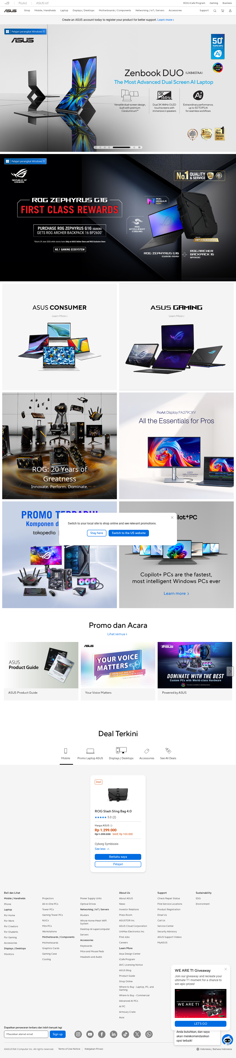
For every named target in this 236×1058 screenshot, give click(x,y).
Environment (203, 904)
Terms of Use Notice (69, 1049)
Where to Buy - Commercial (134, 995)
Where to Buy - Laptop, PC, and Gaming (136, 988)
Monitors (9, 954)
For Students (11, 931)
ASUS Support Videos (169, 937)
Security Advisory (167, 931)
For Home (9, 915)
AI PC (122, 1006)
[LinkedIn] (113, 1034)
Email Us (162, 915)
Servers (84, 934)
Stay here (96, 533)
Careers (123, 942)
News (122, 904)
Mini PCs (47, 926)
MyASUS (162, 942)
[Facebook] (101, 1034)
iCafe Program (127, 959)
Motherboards (50, 942)
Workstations (49, 931)
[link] (10, 11)
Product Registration (168, 909)
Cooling (46, 959)
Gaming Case (49, 953)
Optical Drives (88, 904)
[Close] (225, 969)
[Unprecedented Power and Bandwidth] (59, 337)
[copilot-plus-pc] (176, 554)
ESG (198, 898)
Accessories (10, 943)
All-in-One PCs (50, 904)
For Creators (11, 926)
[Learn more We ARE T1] (118, 151)
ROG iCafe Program (194, 3)
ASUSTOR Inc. (127, 920)
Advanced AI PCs (128, 1000)
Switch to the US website (129, 533)
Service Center (165, 926)
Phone (7, 904)
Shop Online (126, 981)
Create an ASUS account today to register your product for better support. (117, 20)
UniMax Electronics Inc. (132, 931)
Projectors (48, 898)
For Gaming (10, 937)
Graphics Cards (50, 948)
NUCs (45, 920)
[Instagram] (78, 1034)
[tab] (96, 147)
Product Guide (127, 975)
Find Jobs (124, 937)
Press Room (125, 915)
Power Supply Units (91, 898)
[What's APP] (149, 1034)
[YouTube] (90, 1034)
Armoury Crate (127, 1012)
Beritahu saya (118, 857)
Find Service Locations (169, 904)
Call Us (161, 920)
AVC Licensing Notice (131, 964)
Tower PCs (48, 909)
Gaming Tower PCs (52, 915)
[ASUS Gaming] (176, 337)
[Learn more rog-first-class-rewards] (118, 280)
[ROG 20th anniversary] (59, 445)
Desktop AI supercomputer (95, 929)
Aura (121, 1017)
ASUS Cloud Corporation (133, 926)
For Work (9, 920)
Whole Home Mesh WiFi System (93, 922)
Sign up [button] (58, 1034)
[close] (172, 517)
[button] (214, 3)
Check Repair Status (168, 898)
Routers (84, 915)
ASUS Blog (125, 970)
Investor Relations (129, 909)
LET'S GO (200, 1024)
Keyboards (86, 945)
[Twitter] (137, 1034)
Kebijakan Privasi (94, 1049)
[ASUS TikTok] (125, 1034)
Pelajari (118, 864)
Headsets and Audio (91, 957)
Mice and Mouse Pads (92, 951)
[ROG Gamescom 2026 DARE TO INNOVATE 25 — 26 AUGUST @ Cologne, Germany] (118, 80)
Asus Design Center (129, 953)
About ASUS (126, 898)
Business (227, 3)
